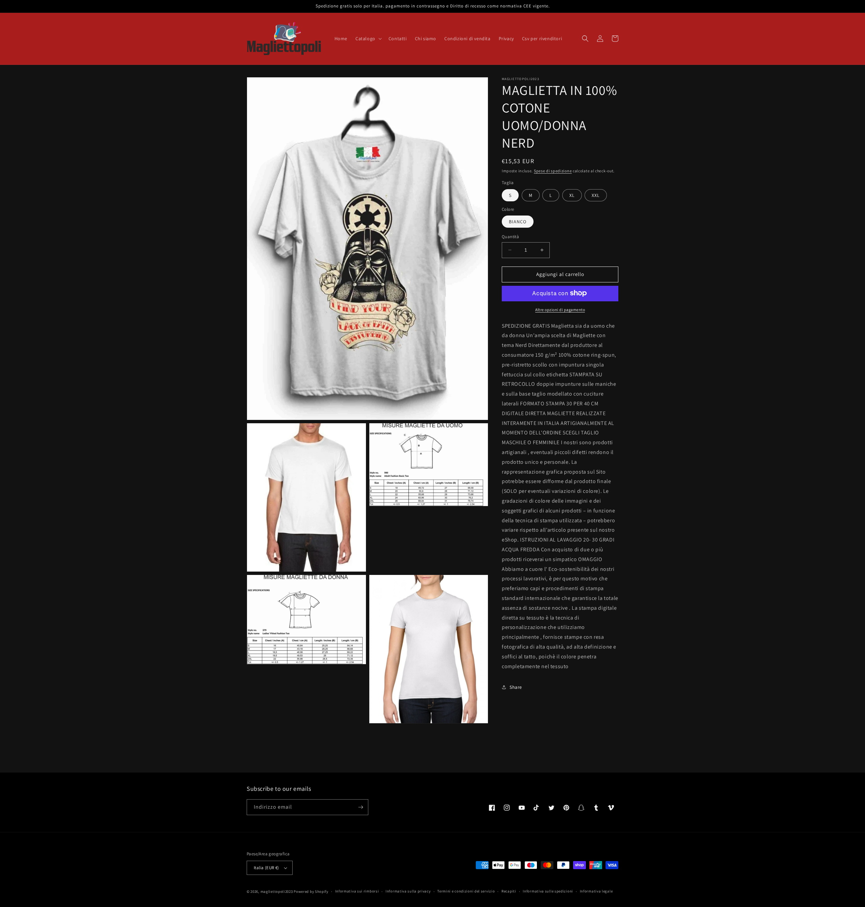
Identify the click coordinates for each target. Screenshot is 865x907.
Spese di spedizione (553, 170)
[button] (368, 38)
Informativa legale (596, 891)
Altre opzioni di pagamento (560, 309)
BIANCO (517, 222)
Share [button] (516, 687)
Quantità (510, 237)
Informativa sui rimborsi (357, 891)
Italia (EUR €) (266, 868)
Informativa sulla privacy (408, 891)
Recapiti (508, 891)
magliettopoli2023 (277, 891)
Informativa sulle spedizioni (548, 891)
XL (572, 195)
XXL (596, 195)
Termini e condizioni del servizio (466, 891)
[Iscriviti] (360, 807)
